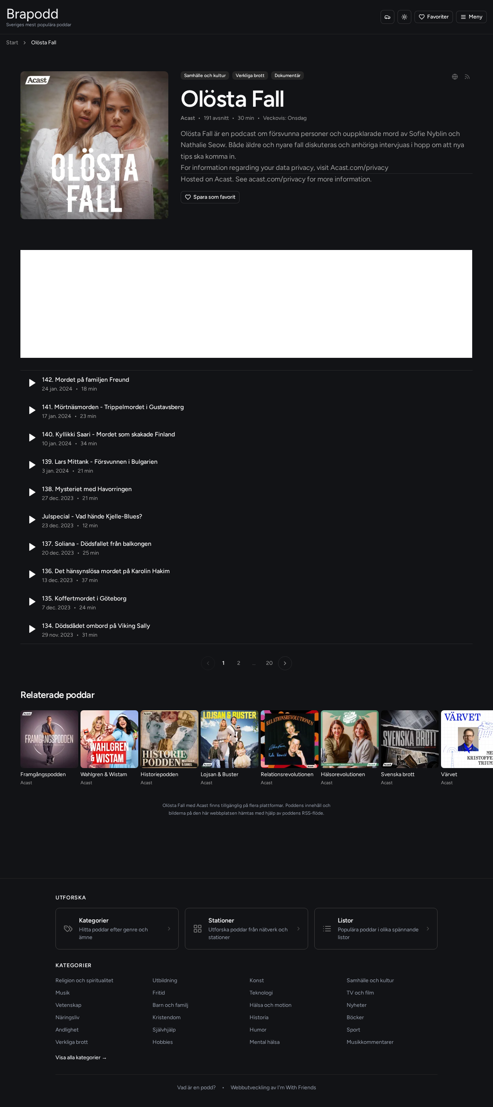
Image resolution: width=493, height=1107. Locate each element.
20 (269, 663)
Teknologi (261, 993)
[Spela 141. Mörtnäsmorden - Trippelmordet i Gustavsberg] (31, 410)
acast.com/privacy (277, 179)
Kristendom (167, 1017)
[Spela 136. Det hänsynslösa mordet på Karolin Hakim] (31, 574)
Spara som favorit (214, 197)
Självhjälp (164, 1029)
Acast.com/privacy (359, 167)
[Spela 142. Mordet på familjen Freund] (31, 382)
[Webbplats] (454, 76)
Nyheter (357, 1005)
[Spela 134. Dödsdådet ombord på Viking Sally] (31, 629)
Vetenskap (68, 1005)
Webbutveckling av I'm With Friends (273, 1087)
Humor (258, 1029)
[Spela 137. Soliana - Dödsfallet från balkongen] (31, 547)
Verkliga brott (250, 75)
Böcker (355, 1017)
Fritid (159, 993)
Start (12, 42)
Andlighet (67, 1029)
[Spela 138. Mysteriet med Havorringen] (31, 492)
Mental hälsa (265, 1042)
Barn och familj (170, 1005)
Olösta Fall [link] (43, 42)
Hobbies (163, 1042)
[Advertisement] (246, 304)
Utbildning (165, 980)
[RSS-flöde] (467, 76)
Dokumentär (287, 75)
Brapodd (32, 13)
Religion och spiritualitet (84, 980)
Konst (257, 980)
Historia (259, 1017)
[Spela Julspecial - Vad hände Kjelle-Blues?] (31, 519)
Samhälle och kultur (205, 75)
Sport (353, 1029)
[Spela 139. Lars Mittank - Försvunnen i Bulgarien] (31, 465)
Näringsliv (67, 1017)
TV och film (360, 993)
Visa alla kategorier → (81, 1057)
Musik (62, 993)
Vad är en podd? (196, 1087)
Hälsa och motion (271, 1005)
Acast (188, 118)
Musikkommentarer (370, 1042)
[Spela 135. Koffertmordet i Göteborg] (31, 601)
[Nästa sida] (285, 663)
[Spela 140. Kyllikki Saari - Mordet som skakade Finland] (31, 437)
